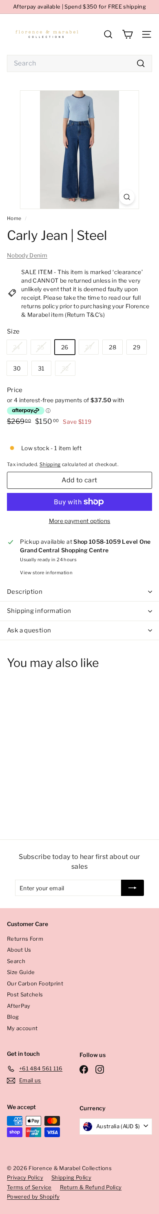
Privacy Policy (25, 1177)
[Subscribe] (132, 888)
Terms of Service (29, 1187)
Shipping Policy (71, 1177)
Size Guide (21, 972)
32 (68, 369)
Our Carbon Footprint (35, 983)
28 (112, 347)
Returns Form (25, 938)
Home (15, 218)
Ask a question (29, 630)
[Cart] (127, 34)
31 (41, 368)
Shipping (50, 464)
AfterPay (19, 1006)
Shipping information (39, 611)
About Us (19, 949)
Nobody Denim (27, 255)
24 (19, 348)
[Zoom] (127, 197)
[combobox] (79, 63)
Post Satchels (25, 994)
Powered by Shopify (33, 1196)
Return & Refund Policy (91, 1187)
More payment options (79, 520)
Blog (13, 1016)
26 (64, 347)
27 (91, 348)
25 (44, 348)
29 (136, 347)
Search (16, 961)
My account (22, 1028)
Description (24, 591)
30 (17, 368)
